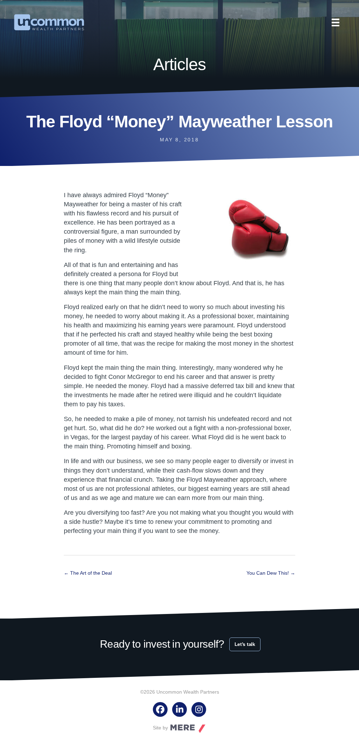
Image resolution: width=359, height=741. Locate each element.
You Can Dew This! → (270, 573)
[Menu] (335, 22)
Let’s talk (245, 644)
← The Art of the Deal (88, 573)
